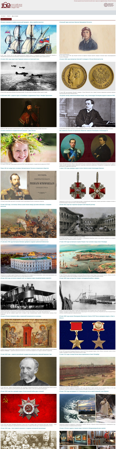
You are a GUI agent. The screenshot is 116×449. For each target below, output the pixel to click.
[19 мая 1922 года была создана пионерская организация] (29, 445)
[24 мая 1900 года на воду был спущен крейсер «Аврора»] (87, 295)
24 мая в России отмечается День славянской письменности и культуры (21, 316)
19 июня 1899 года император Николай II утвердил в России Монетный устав (81, 59)
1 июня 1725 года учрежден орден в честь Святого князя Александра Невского (81, 168)
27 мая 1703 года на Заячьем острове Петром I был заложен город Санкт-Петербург (83, 241)
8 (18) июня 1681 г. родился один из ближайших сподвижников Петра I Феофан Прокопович (26, 95)
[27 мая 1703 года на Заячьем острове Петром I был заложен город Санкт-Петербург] (87, 258)
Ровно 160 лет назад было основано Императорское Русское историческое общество (25, 168)
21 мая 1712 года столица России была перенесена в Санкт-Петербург (79, 354)
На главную (3, 16)
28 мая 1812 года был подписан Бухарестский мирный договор (77, 204)
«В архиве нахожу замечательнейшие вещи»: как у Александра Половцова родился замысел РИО (87, 95)
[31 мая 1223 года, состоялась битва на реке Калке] (29, 223)
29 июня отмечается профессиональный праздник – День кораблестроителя (22, 22)
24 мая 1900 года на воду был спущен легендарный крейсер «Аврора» (79, 278)
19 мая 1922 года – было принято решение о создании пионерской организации (23, 428)
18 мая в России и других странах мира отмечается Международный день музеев (82, 428)
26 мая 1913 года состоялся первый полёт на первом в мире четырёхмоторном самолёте (26, 278)
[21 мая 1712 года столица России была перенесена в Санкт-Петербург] (87, 371)
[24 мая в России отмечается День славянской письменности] (29, 333)
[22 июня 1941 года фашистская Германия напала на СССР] (29, 76)
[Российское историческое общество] (11, 5)
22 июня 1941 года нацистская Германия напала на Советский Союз (20, 59)
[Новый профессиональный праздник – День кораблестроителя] (29, 39)
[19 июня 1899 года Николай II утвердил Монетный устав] (87, 76)
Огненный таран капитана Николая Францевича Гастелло (80, 22)
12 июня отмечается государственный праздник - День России (18, 130)
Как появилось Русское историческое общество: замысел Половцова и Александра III (83, 130)
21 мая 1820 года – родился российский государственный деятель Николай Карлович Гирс (26, 354)
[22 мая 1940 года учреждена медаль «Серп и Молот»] (87, 334)
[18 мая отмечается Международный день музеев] (87, 445)
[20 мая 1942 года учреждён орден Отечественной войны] (29, 408)
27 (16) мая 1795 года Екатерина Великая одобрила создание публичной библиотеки (24, 241)
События (8, 16)
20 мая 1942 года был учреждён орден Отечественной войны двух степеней (22, 391)
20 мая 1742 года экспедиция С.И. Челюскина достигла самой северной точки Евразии (84, 391)
